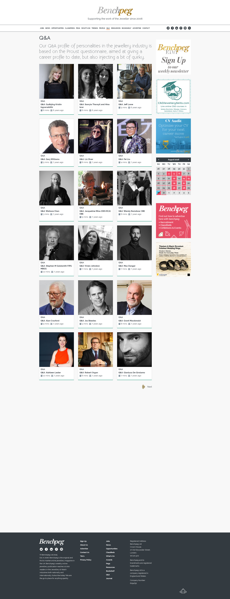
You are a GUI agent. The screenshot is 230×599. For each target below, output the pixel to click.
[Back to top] (183, 591)
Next (149, 386)
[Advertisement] (95, 414)
